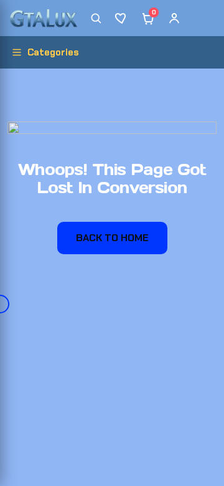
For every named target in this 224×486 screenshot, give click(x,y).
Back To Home (112, 237)
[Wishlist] (122, 18)
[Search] (96, 18)
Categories (53, 52)
